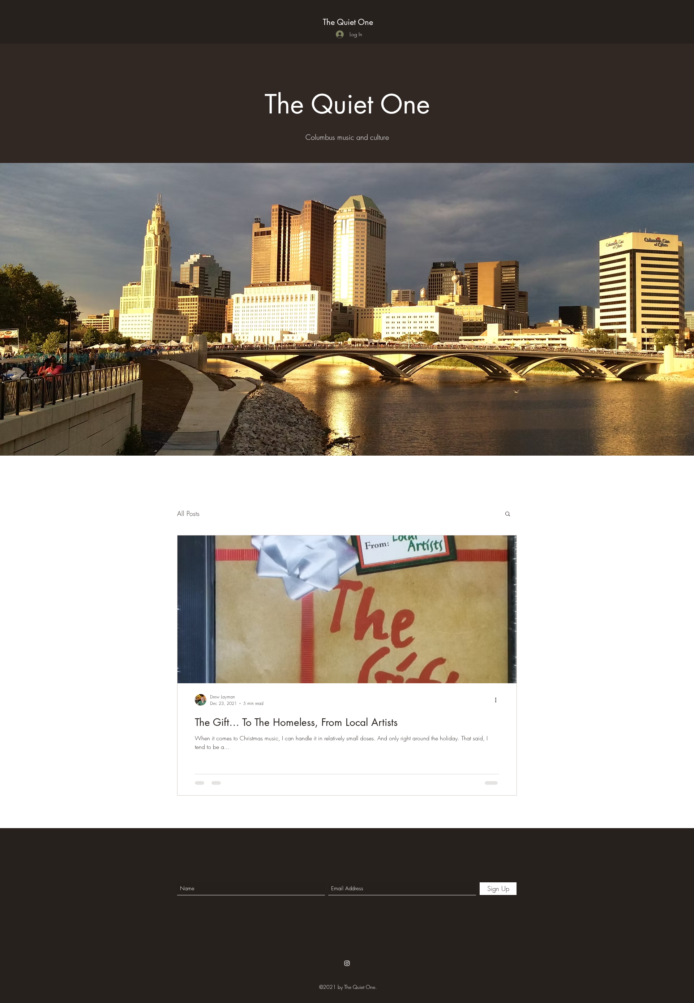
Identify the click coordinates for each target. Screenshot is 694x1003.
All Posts (188, 513)
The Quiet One (348, 22)
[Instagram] (347, 963)
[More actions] (498, 700)
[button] (507, 514)
